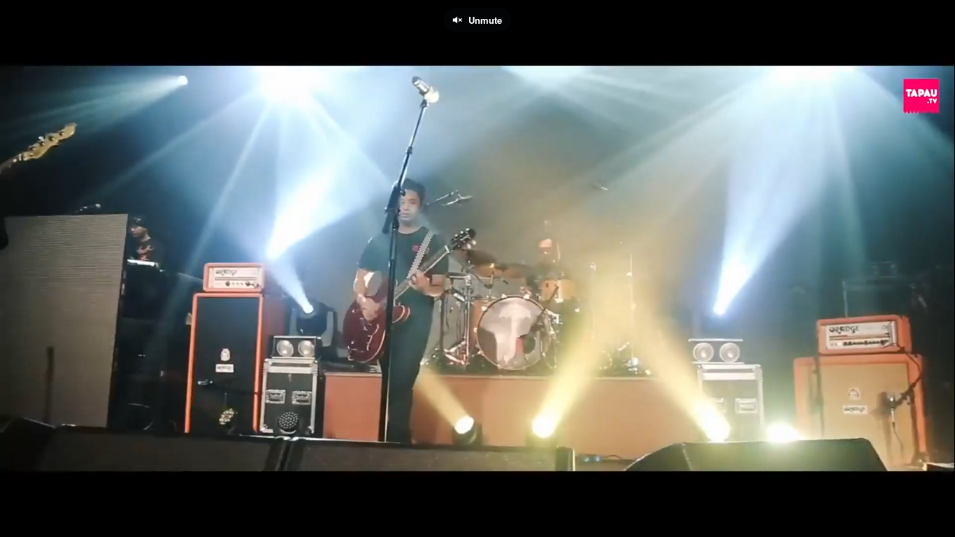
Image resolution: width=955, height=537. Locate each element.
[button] (22, 519)
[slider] (477, 498)
